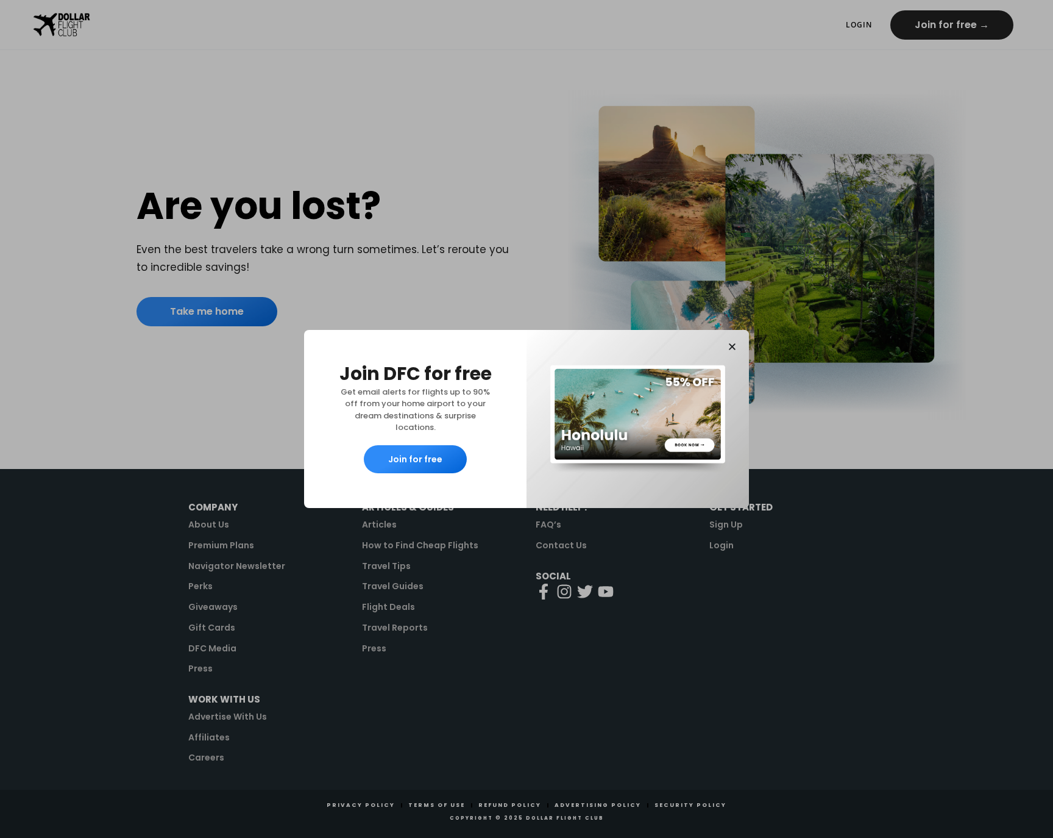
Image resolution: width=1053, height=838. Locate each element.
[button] (732, 346)
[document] (526, 419)
